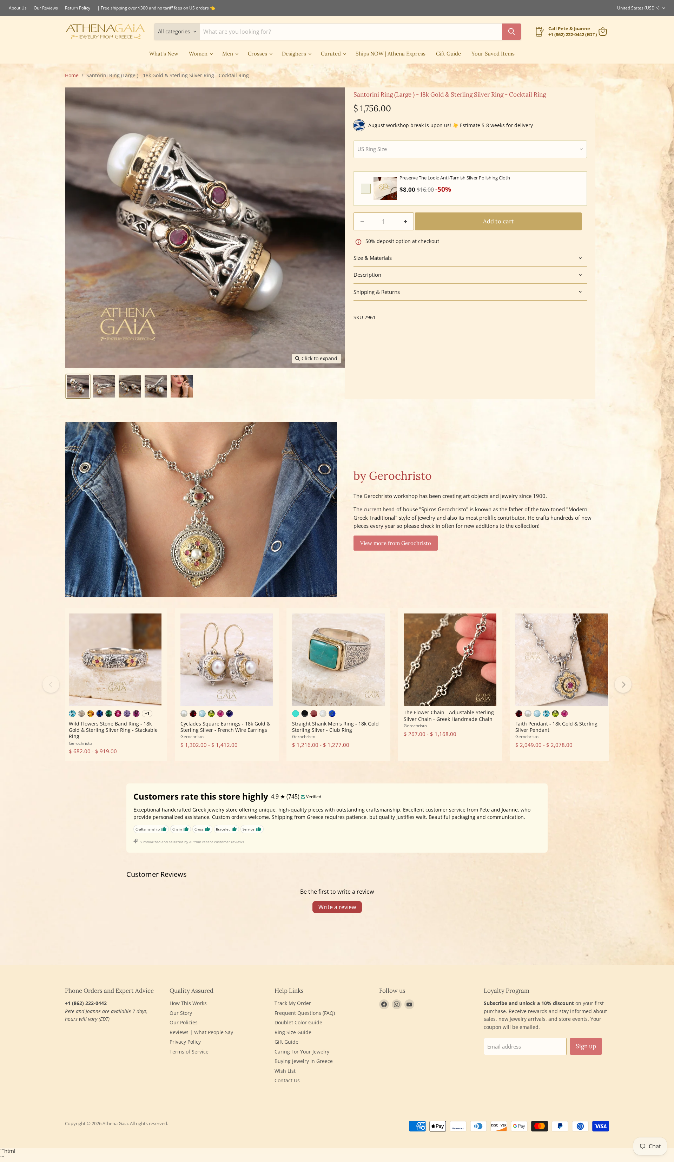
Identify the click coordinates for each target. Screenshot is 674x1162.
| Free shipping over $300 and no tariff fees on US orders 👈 (156, 8)
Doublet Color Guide (298, 1022)
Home (72, 75)
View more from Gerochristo (395, 543)
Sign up (586, 1046)
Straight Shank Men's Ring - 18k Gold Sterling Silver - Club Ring (335, 726)
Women (199, 53)
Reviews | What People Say (201, 1032)
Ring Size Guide (293, 1032)
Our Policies (184, 1022)
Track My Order (293, 1003)
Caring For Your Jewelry (302, 1051)
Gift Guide (448, 53)
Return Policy (77, 8)
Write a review (337, 907)
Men (228, 53)
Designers (295, 53)
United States (638, 8)
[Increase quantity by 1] (405, 221)
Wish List (285, 1071)
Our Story (181, 1013)
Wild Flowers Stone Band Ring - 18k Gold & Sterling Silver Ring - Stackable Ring (113, 730)
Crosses (258, 53)
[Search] (511, 32)
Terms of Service (189, 1051)
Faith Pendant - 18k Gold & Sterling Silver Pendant (556, 726)
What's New (163, 53)
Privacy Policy (185, 1041)
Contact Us (287, 1080)
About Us (18, 8)
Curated (331, 53)
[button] (78, 386)
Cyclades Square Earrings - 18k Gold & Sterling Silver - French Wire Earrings (225, 726)
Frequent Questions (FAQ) (305, 1013)
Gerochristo (80, 743)
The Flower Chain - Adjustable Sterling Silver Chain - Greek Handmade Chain (449, 715)
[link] (385, 189)
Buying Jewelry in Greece (304, 1061)
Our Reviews (46, 8)
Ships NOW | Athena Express (390, 53)
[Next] (623, 684)
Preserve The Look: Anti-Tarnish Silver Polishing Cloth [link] (454, 178)
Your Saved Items (493, 53)
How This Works (188, 1003)
